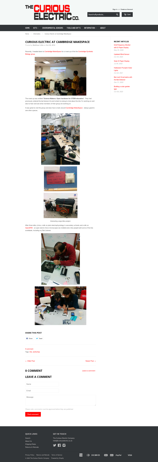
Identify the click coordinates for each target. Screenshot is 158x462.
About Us (28, 441)
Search (27, 438)
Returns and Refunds (42, 455)
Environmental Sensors (52, 28)
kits (31, 352)
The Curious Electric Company (39, 458)
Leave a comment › (89, 370)
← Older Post (30, 361)
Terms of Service (56, 455)
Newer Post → (91, 361)
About (103, 28)
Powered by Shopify (57, 458)
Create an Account (127, 9)
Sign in (115, 9)
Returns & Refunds (32, 447)
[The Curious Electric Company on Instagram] (64, 446)
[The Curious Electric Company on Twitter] (54, 446)
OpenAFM (29, 228)
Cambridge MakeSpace (53, 51)
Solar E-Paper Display (122, 61)
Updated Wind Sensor (121, 54)
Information (89, 28)
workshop (36, 352)
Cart (129, 14)
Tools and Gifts (74, 28)
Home (27, 28)
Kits (35, 28)
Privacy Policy (29, 455)
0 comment (29, 349)
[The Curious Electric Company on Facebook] (59, 446)
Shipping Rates (30, 444)
